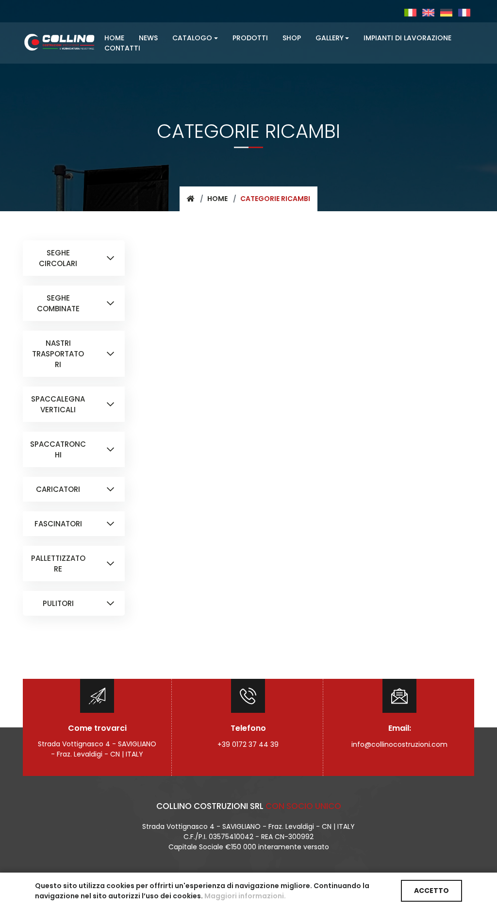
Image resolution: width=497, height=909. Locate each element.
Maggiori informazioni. (245, 896)
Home (217, 198)
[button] (195, 38)
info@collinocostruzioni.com (399, 744)
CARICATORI (58, 489)
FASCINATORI (58, 524)
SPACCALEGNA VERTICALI (58, 404)
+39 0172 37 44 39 (248, 744)
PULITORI (58, 603)
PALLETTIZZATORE (58, 563)
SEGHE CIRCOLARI (58, 258)
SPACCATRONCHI (58, 449)
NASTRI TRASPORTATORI (58, 354)
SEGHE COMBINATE (58, 303)
